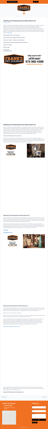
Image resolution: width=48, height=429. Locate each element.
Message (33, 413)
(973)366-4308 (9, 32)
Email (33, 409)
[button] (24, 13)
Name (33, 405)
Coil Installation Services (7, 232)
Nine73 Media (27, 427)
